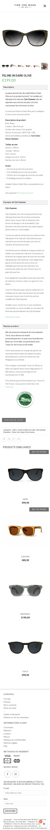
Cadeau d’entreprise (12, 714)
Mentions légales (10, 743)
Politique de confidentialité (15, 740)
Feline (14, 430)
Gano (25, 499)
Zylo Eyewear (41, 430)
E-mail (6, 788)
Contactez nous (25, 193)
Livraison (7, 734)
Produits (7, 702)
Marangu (25, 614)
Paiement (7, 731)
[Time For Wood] (25, 6)
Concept (7, 699)
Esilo (25, 671)
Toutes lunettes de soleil (26, 430)
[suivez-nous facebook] (7, 774)
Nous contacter (10, 705)
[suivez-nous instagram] (15, 774)
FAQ (5, 746)
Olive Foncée (29, 432)
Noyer (23, 432)
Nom (6, 799)
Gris (18, 432)
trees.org (9, 387)
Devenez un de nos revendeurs (16, 718)
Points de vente (10, 708)
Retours (7, 737)
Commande (8, 728)
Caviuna (25, 557)
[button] (42, 21)
